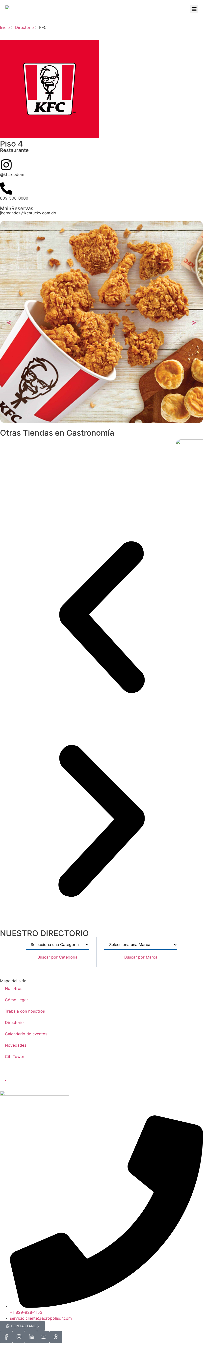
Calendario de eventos (26, 1033)
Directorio (24, 27)
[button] (194, 9)
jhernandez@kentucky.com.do (28, 212)
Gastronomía (90, 433)
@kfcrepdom (12, 174)
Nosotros (13, 988)
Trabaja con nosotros (25, 1011)
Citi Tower (14, 1056)
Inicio (5, 27)
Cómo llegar (16, 999)
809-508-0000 (14, 198)
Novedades (15, 1045)
